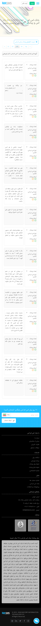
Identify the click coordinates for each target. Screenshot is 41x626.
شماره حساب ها (34, 480)
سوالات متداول (34, 448)
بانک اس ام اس (34, 483)
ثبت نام (24, 3)
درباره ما (37, 438)
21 (8, 47)
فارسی (34, 70)
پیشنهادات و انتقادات (33, 487)
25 (26, 47)
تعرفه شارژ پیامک (34, 467)
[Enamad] (33, 525)
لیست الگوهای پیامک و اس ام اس (25, 42)
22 (12, 47)
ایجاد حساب (7, 420)
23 (17, 47)
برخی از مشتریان (34, 441)
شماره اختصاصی (34, 470)
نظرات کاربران (35, 444)
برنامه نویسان (35, 461)
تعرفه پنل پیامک (34, 464)
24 (21, 47)
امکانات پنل (35, 457)
